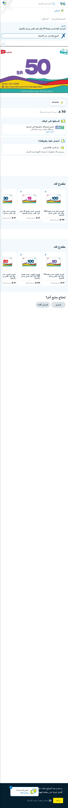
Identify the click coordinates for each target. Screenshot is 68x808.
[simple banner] (62, 3)
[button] (39, 800)
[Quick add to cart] (45, 191)
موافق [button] (58, 800)
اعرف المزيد (50, 132)
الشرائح (45, 19)
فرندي (63, 26)
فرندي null (43, 305)
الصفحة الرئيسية (58, 19)
